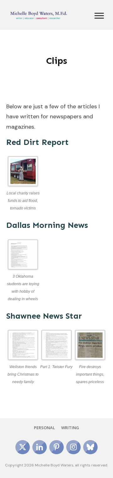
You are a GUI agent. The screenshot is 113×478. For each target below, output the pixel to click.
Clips (56, 60)
